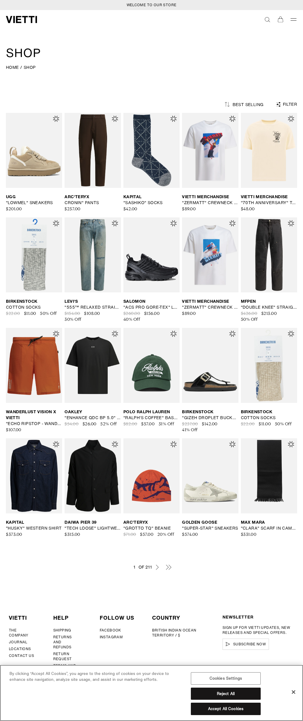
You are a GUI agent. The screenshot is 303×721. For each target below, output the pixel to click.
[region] (151, 693)
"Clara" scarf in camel (269, 528)
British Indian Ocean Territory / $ (174, 633)
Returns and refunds (62, 642)
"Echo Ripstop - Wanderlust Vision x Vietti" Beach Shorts (34, 424)
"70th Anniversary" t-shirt (269, 203)
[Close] (293, 692)
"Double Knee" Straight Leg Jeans (269, 307)
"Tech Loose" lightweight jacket (93, 528)
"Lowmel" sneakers (29, 203)
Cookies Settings (225, 678)
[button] (267, 19)
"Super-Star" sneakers (210, 528)
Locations (20, 648)
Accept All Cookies (226, 709)
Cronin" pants (82, 203)
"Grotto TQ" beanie (147, 528)
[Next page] (157, 567)
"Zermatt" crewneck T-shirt (210, 203)
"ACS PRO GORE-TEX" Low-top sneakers (151, 307)
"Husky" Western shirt (34, 528)
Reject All (226, 693)
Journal (18, 641)
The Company (18, 633)
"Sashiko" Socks (143, 203)
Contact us (21, 655)
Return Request (62, 656)
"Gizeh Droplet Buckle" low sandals (210, 418)
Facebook (110, 630)
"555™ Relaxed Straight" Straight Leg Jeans (93, 307)
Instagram (111, 636)
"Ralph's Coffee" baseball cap (151, 418)
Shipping (62, 630)
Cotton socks (23, 307)
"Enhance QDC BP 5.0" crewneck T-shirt (93, 418)
